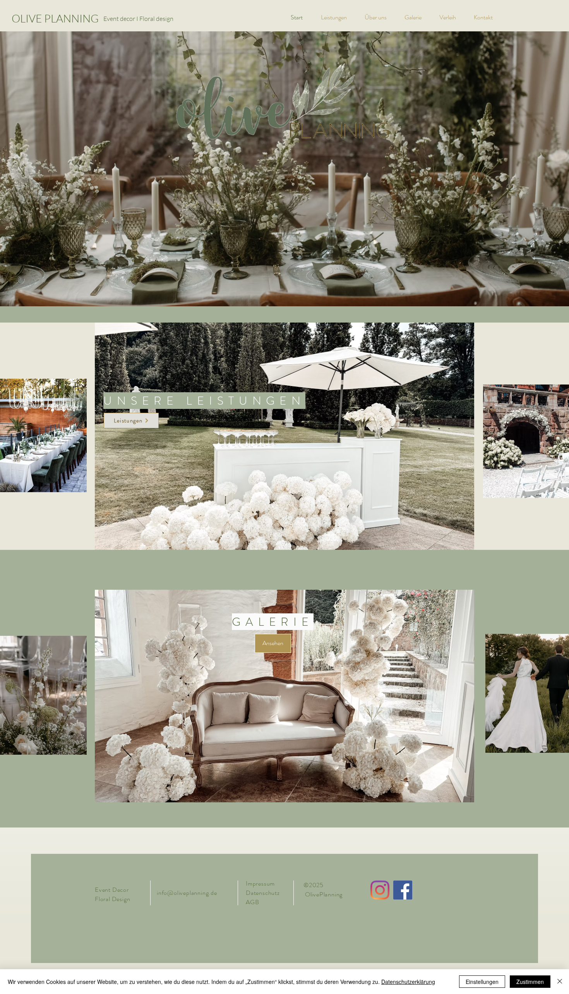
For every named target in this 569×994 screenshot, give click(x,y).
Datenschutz (263, 892)
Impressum (260, 883)
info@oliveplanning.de (187, 892)
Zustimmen (530, 981)
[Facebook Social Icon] (402, 890)
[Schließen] (559, 981)
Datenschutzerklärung (408, 981)
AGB (252, 902)
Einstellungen (482, 981)
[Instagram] (379, 890)
